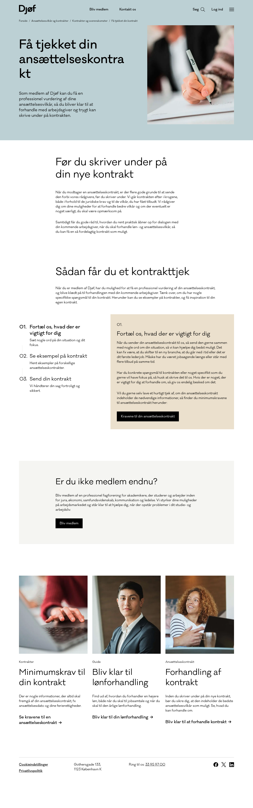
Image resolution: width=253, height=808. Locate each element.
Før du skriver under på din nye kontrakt (111, 168)
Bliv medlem (99, 9)
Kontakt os (127, 9)
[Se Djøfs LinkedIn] (231, 764)
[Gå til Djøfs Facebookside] (215, 764)
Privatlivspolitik (30, 771)
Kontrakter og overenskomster (90, 20)
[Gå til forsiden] (27, 9)
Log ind (217, 9)
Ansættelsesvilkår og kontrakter (49, 20)
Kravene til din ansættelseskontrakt (148, 416)
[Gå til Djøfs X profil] (223, 764)
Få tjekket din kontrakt (124, 20)
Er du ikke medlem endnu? (106, 481)
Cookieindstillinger (33, 764)
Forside (23, 20)
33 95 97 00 (155, 764)
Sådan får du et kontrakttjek (123, 272)
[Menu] (231, 9)
